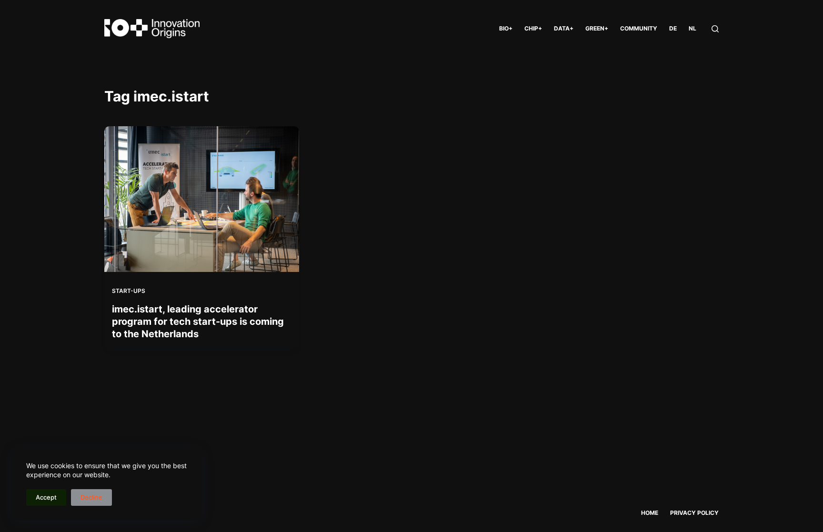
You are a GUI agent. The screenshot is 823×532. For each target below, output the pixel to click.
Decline (91, 497)
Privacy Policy (694, 512)
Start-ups (128, 290)
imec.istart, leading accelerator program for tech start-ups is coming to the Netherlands (198, 321)
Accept (46, 497)
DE (673, 28)
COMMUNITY (638, 28)
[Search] (715, 28)
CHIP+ (533, 28)
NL (692, 28)
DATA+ (563, 28)
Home (649, 512)
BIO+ (505, 28)
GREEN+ (596, 28)
